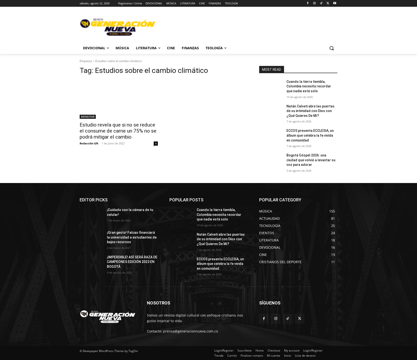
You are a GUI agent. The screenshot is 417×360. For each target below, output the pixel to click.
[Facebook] (308, 3)
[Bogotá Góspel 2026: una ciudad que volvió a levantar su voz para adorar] (271, 161)
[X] (328, 3)
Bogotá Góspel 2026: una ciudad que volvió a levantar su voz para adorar (310, 160)
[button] (331, 48)
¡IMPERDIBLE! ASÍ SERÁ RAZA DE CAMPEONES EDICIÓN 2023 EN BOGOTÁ (132, 261)
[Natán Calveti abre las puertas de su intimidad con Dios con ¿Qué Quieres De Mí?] (271, 112)
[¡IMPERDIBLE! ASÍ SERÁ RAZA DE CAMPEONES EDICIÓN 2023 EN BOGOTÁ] (91, 263)
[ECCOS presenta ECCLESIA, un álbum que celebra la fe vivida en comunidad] (271, 136)
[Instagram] (314, 3)
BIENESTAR (87, 116)
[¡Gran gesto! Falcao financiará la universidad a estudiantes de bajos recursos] (91, 238)
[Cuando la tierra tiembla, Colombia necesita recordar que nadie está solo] (271, 87)
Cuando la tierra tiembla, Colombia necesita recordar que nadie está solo (308, 86)
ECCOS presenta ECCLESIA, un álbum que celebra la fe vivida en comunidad (310, 135)
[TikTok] (321, 3)
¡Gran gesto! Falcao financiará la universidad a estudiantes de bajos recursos (132, 237)
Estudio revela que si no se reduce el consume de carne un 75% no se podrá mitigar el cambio (118, 131)
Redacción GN (89, 143)
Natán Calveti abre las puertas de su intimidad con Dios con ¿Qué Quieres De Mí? (310, 111)
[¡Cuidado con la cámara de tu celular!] (91, 216)
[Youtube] (334, 3)
